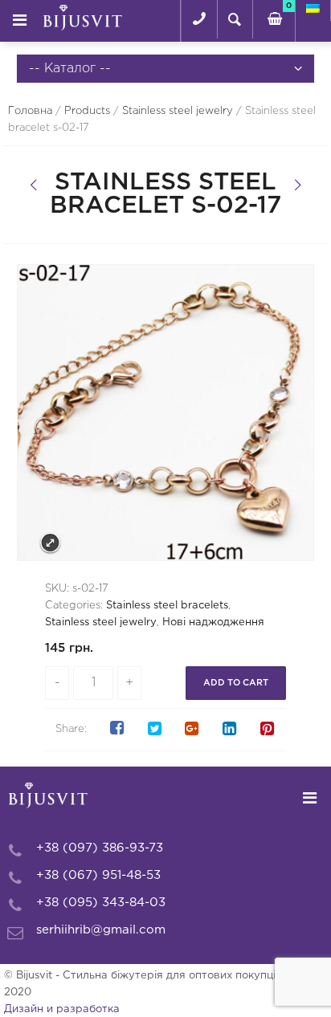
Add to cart (235, 683)
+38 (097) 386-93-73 (99, 848)
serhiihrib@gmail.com (101, 930)
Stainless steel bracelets (167, 605)
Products (87, 111)
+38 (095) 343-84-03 (101, 902)
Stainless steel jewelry (177, 111)
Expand (50, 543)
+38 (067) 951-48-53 (98, 875)
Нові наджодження (213, 622)
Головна (30, 111)
